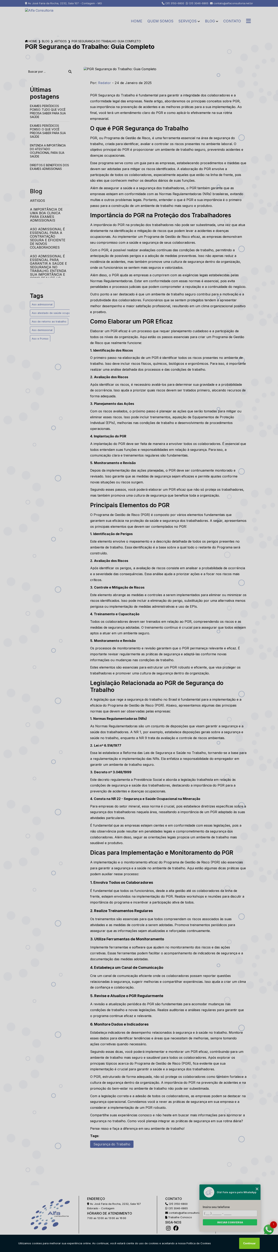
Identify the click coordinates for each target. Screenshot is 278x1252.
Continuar (249, 1243)
